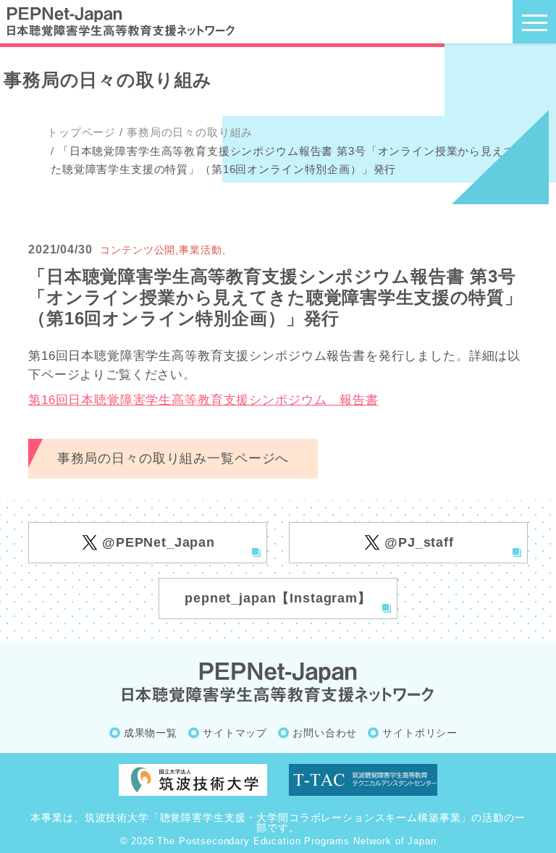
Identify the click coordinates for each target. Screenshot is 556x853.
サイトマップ (235, 733)
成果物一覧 (150, 733)
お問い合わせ (324, 733)
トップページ (81, 132)
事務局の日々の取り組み (190, 132)
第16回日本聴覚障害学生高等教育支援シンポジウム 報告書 (203, 400)
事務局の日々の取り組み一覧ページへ (173, 458)
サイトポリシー (420, 733)
